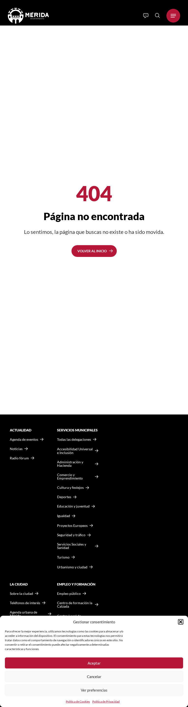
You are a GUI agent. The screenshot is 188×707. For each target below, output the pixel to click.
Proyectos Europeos (72, 525)
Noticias (16, 449)
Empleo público (69, 593)
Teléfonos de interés (25, 603)
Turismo (63, 557)
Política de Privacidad (106, 701)
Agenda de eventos (24, 439)
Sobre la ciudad (21, 593)
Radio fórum (19, 458)
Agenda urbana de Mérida (23, 614)
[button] (180, 621)
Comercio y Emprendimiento (70, 476)
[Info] (145, 15)
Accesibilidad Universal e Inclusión (75, 451)
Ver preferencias (94, 690)
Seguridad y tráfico (71, 535)
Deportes (64, 497)
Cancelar (94, 676)
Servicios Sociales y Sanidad (71, 546)
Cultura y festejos (70, 487)
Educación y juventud (73, 506)
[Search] (157, 15)
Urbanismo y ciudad (72, 567)
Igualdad (63, 516)
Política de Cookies (78, 701)
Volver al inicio (92, 251)
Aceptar (94, 663)
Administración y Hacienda (70, 463)
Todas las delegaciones (74, 439)
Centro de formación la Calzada (74, 604)
